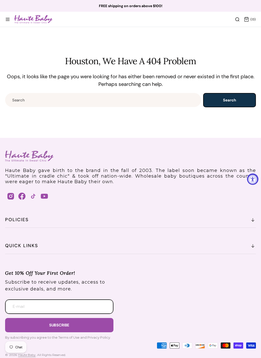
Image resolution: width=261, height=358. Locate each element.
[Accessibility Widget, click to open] (252, 179)
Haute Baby (27, 355)
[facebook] (22, 196)
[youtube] (44, 196)
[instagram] (10, 196)
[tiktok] (33, 196)
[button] (7, 19)
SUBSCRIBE (59, 325)
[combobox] (103, 100)
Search (229, 100)
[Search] (237, 19)
